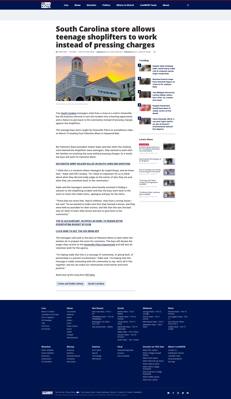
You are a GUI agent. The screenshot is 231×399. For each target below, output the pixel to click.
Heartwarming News (125, 350)
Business (70, 353)
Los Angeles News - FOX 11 (177, 317)
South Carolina (96, 283)
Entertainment (72, 337)
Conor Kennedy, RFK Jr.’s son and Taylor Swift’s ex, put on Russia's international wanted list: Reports (163, 124)
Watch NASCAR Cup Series (153, 361)
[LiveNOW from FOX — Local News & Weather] (49, 5)
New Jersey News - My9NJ (102, 327)
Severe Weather (47, 353)
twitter (183, 393)
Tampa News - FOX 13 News (126, 323)
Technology (96, 356)
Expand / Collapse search (188, 5)
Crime (69, 323)
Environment (46, 359)
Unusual (120, 353)
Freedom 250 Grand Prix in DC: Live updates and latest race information (149, 149)
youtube (168, 393)
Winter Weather (47, 350)
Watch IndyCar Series (151, 364)
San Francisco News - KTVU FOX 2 (176, 323)
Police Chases (72, 326)
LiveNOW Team (174, 356)
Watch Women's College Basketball (152, 373)
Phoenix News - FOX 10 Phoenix (177, 312)
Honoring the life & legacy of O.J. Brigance (150, 160)
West (171, 308)
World (69, 317)
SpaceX (95, 353)
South (120, 308)
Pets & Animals (123, 356)
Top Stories (71, 311)
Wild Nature (96, 359)
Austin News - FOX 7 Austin (128, 340)
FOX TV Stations (47, 317)
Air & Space (96, 350)
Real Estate (71, 361)
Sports (69, 329)
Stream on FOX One (153, 346)
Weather (46, 346)
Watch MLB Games (150, 358)
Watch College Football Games (152, 354)
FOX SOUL (45, 326)
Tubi (43, 323)
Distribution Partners (176, 353)
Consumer (71, 359)
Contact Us (172, 350)
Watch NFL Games (150, 350)
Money (70, 346)
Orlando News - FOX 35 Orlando (126, 317)
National (70, 314)
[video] (169, 161)
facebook (173, 393)
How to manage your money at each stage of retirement (150, 171)
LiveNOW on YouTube (50, 314)
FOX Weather (46, 320)
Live (43, 308)
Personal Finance (73, 356)
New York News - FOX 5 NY (101, 312)
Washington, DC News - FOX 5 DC (101, 323)
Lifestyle (70, 335)
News (70, 308)
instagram (178, 393)
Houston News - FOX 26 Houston (126, 336)
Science (96, 346)
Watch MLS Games (150, 380)
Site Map (171, 361)
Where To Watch (48, 311)
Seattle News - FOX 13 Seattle (177, 328)
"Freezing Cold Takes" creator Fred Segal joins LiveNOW (148, 182)
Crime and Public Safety (86, 52)
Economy (70, 350)
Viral (119, 346)
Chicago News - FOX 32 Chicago (152, 312)
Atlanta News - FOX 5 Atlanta (125, 312)
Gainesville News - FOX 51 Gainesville (127, 328)
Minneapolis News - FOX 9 (153, 322)
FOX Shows (45, 329)
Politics (69, 320)
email (188, 393)
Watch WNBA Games (151, 377)
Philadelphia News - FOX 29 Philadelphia (102, 317)
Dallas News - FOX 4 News (127, 332)
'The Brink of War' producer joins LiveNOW (149, 193)
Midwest (147, 308)
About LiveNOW (176, 346)
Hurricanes (45, 356)
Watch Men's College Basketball (151, 368)
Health (69, 332)
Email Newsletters (175, 359)
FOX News (72, 52)
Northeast (97, 308)
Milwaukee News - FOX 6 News (152, 325)
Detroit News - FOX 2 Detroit (151, 317)
